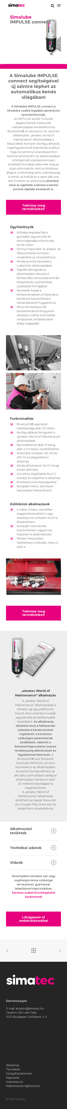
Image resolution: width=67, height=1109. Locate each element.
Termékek (13, 1069)
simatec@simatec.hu (30, 1008)
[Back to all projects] (33, 949)
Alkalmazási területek (21, 831)
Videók (16, 863)
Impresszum (14, 1081)
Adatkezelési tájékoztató (23, 1086)
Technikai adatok (26, 848)
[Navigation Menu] (59, 5)
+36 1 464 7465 (26, 1012)
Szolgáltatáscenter (19, 1073)
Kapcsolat (12, 1077)
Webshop (12, 1065)
